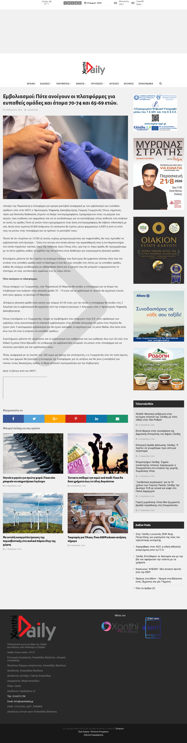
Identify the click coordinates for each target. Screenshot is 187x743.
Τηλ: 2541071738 (16, 696)
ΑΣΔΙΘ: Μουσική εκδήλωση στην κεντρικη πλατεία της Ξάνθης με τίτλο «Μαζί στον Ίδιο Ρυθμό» (156, 416)
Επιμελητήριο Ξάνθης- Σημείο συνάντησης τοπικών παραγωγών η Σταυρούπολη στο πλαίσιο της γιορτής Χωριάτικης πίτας (157, 466)
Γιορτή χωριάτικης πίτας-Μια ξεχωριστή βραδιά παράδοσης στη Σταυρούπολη (157, 504)
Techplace (119, 728)
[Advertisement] (93, 31)
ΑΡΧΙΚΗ (31, 83)
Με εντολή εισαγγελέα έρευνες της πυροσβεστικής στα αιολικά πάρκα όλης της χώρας (29, 541)
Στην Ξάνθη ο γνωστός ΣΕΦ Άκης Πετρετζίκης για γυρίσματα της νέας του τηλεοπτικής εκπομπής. (158, 537)
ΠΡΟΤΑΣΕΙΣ (97, 83)
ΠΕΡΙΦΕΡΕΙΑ (62, 83)
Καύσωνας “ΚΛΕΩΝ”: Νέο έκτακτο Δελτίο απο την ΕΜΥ (158, 570)
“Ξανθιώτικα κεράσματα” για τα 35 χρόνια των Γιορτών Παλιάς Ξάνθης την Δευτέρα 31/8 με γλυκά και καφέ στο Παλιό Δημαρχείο (157, 486)
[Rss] (80, 3)
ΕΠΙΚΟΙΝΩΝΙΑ (146, 83)
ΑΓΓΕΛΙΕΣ (114, 83)
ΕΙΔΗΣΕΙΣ (45, 83)
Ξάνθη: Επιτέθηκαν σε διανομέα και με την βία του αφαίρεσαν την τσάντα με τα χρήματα (159, 559)
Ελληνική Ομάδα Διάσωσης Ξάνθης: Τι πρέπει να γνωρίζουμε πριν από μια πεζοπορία (157, 448)
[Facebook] (65, 3)
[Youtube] (76, 3)
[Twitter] (69, 3)
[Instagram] (72, 3)
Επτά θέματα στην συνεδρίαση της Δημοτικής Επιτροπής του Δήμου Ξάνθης (158, 432)
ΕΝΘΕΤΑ (80, 83)
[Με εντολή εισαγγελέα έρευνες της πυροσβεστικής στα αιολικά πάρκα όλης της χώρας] (33, 514)
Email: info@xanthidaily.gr (20, 701)
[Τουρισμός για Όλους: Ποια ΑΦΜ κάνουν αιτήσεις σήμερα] (98, 514)
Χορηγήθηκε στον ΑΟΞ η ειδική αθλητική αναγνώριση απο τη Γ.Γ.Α (158, 548)
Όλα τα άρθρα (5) (145, 588)
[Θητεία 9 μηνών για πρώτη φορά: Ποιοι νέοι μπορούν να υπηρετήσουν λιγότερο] (33, 454)
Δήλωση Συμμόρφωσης (93, 735)
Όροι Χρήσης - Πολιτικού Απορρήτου (93, 731)
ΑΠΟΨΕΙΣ (129, 83)
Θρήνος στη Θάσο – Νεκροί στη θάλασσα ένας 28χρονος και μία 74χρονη (159, 580)
